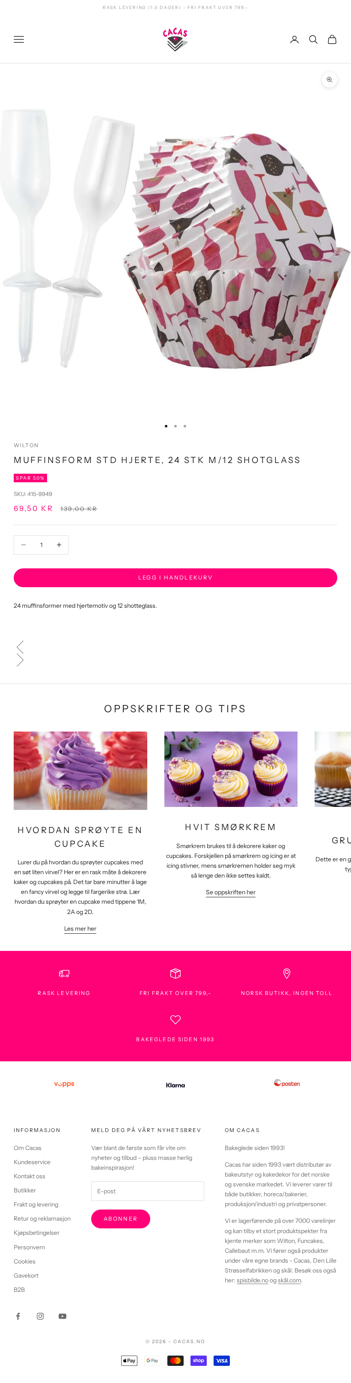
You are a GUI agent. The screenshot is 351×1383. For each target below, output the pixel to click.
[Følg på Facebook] (18, 1316)
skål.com (289, 1280)
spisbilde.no (252, 1280)
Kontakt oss (29, 1176)
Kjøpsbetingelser (36, 1233)
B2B (19, 1289)
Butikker (25, 1190)
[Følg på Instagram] (40, 1316)
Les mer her (80, 928)
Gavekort (26, 1275)
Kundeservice (32, 1162)
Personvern (29, 1247)
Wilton (26, 445)
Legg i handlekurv (175, 577)
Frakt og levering (36, 1204)
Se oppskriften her (231, 892)
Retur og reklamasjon (42, 1218)
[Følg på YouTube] (62, 1316)
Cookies (25, 1261)
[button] (175, 647)
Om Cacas (28, 1148)
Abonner (121, 1218)
